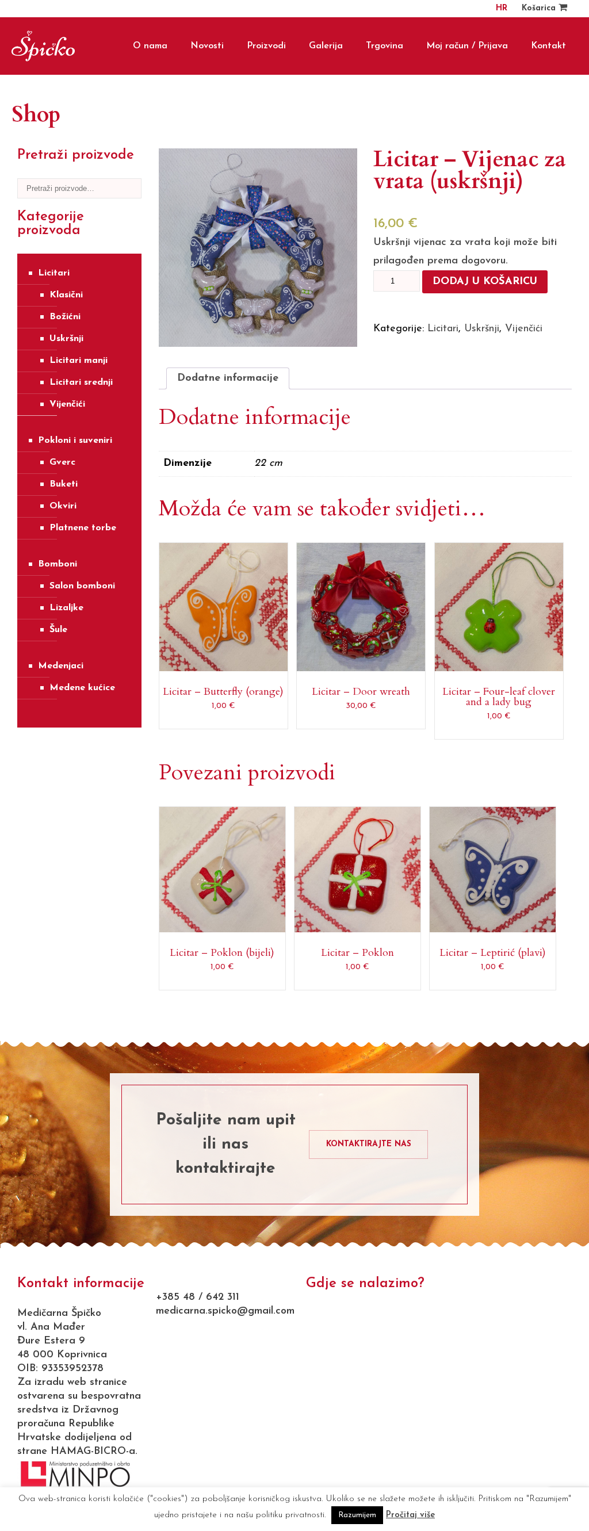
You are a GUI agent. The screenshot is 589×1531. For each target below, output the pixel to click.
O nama (150, 46)
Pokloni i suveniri (75, 440)
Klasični (66, 295)
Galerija (326, 46)
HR (501, 8)
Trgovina (384, 46)
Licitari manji (78, 360)
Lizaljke (66, 608)
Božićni (65, 316)
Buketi (63, 484)
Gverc (62, 462)
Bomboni (57, 564)
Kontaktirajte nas (368, 1144)
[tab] (227, 378)
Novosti (207, 46)
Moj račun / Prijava (467, 46)
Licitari (54, 273)
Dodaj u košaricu (485, 282)
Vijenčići (67, 404)
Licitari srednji (81, 382)
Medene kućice (82, 687)
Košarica (540, 8)
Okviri (63, 506)
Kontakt (548, 46)
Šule (58, 629)
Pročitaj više (410, 1515)
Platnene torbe (82, 528)
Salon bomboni (82, 586)
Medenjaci (60, 666)
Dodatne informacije (227, 378)
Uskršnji (66, 338)
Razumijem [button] (357, 1515)
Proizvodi (266, 46)
